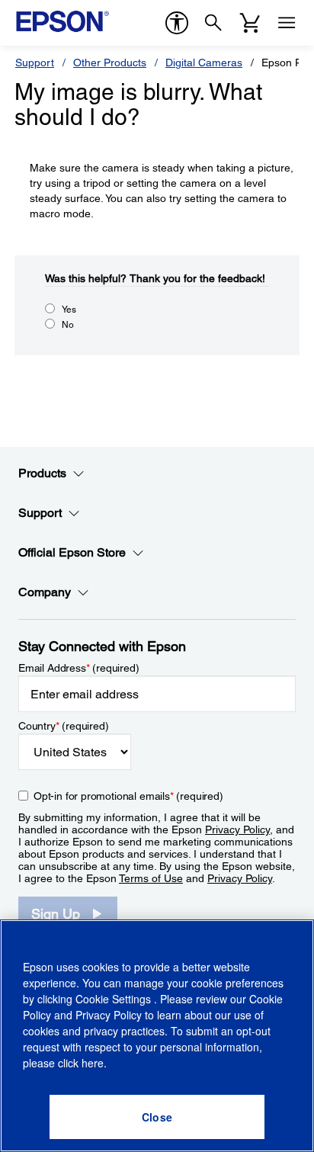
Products (42, 473)
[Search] (213, 23)
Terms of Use (151, 878)
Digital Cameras (203, 62)
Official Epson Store (72, 552)
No (68, 324)
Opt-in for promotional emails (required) (128, 796)
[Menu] (286, 23)
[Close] (157, 1117)
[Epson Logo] (62, 21)
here (93, 1062)
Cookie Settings (114, 998)
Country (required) (63, 726)
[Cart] (250, 23)
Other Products (109, 62)
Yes (69, 309)
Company (44, 592)
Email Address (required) (78, 668)
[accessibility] (177, 23)
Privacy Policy (237, 829)
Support (34, 62)
